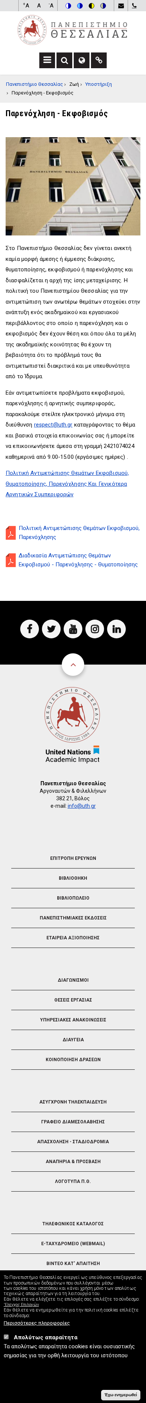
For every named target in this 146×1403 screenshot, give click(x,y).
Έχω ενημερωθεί (120, 1395)
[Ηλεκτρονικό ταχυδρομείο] (121, 5)
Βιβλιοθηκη (73, 878)
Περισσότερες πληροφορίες (37, 1323)
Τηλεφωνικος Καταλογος (73, 1223)
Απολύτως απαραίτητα (45, 1337)
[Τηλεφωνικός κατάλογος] (134, 5)
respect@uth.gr (53, 424)
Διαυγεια (73, 1039)
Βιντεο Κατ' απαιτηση (73, 1263)
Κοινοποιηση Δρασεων (73, 1059)
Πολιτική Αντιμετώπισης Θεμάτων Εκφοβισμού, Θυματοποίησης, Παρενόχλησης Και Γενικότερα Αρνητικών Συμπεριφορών (67, 484)
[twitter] (51, 629)
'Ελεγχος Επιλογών (21, 1304)
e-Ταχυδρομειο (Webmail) (73, 1243)
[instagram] (94, 629)
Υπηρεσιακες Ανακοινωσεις (73, 1020)
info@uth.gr (82, 806)
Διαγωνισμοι (73, 980)
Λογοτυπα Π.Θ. (73, 1181)
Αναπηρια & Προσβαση (73, 1161)
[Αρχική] (72, 29)
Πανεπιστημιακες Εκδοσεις (73, 918)
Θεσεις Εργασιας (73, 1000)
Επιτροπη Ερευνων (73, 858)
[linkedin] (116, 629)
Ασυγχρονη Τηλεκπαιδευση (73, 1102)
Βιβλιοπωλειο (73, 898)
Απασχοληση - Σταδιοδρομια (73, 1141)
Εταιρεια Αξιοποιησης (73, 937)
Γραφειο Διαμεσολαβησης (73, 1121)
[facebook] (29, 629)
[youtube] (73, 629)
